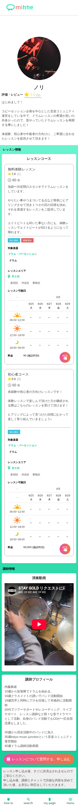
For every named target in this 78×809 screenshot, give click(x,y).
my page (50, 803)
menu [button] (70, 803)
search (28, 803)
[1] (65, 549)
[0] (65, 357)
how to (8, 803)
